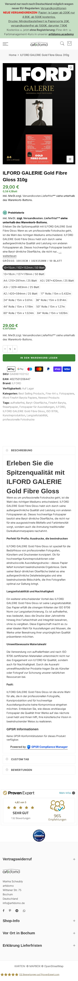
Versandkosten (31, 195)
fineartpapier (10, 407)
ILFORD (16, 383)
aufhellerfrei (17, 402)
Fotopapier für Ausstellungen (36, 407)
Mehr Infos (65, 793)
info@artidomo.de (14, 903)
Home (12, 55)
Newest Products (48, 397)
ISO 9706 (52, 411)
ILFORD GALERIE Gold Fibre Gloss (24, 411)
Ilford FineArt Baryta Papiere (20, 397)
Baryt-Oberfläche (36, 402)
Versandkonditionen (53, 8)
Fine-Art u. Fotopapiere (60, 393)
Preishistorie (16, 212)
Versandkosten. (33, 218)
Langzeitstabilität (37, 415)
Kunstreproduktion (14, 415)
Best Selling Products (31, 393)
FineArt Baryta (57, 402)
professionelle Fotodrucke (18, 419)
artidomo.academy (61, 34)
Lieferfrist (47, 195)
